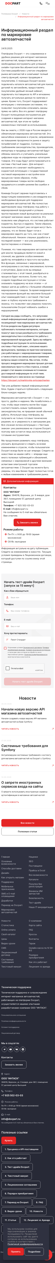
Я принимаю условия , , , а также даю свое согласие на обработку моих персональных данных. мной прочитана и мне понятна (29, 652)
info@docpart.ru (19, 509)
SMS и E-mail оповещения (8, 894)
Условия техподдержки (10, 1027)
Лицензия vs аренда (39, 966)
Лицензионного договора (32, 647)
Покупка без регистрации (36, 885)
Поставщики (35, 865)
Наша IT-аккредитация (41, 907)
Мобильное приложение (7, 887)
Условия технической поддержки (38, 650)
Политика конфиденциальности (35, 654)
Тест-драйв (35, 902)
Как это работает (38, 962)
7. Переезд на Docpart (16, 1202)
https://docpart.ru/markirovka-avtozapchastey (25, 380)
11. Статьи (10, 1220)
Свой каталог (8, 934)
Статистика (7, 925)
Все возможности (38, 875)
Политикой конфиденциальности (25, 1244)
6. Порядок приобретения (19, 1193)
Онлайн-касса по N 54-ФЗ (41, 949)
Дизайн (5, 873)
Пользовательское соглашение (13, 1015)
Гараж (32, 943)
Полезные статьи (27, 831)
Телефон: (9, 604)
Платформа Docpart (9, 14)
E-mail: (7, 619)
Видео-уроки (8, 943)
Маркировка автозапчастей (9, 910)
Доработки (7, 900)
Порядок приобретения (36, 956)
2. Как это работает (16, 1158)
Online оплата (8, 929)
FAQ (31, 929)
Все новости (27, 823)
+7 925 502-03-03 (12, 1095)
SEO (31, 861)
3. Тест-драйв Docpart (17, 1167)
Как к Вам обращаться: (16, 591)
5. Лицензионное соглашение (21, 1184)
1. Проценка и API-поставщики (21, 1149)
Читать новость (10, 729)
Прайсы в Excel (37, 870)
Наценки (33, 856)
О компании (35, 920)
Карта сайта (35, 925)
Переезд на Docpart (11, 905)
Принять (15, 1251)
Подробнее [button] (34, 1251)
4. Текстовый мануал (16, 1176)
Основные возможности (8, 862)
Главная (5, 856)
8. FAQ (39, 1202)
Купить (9, 1140)
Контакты (34, 939)
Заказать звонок (28, 522)
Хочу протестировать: (16, 633)
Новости (25, 14)
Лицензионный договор (9, 953)
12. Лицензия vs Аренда (37, 1220)
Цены (4, 939)
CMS (3, 948)
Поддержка (7, 882)
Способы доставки (11, 868)
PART (13, 3)
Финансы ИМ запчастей (35, 892)
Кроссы (33, 934)
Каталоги (33, 879)
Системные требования (7, 960)
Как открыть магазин (12, 877)
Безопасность (36, 898)
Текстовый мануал (11, 966)
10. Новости (36, 1211)
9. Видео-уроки (13, 1211)
